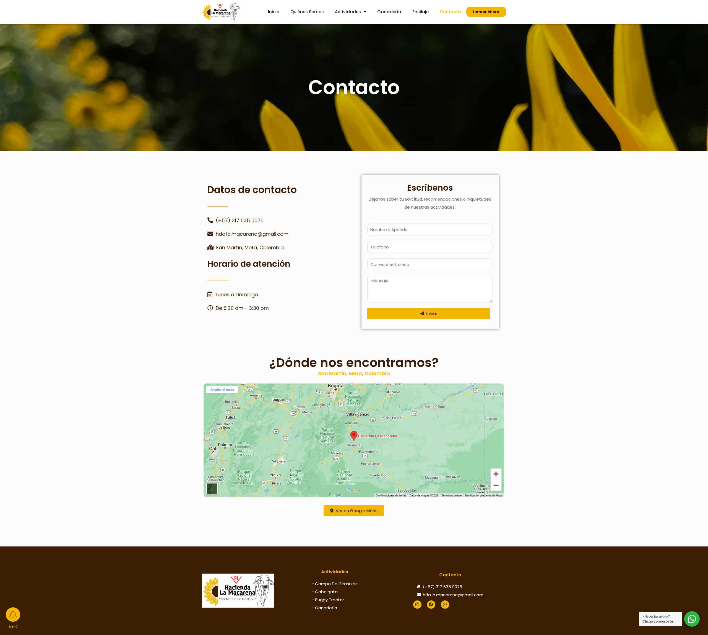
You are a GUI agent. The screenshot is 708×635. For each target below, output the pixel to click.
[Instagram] (417, 604)
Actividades (348, 12)
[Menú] (14, 615)
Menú (14, 627)
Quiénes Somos (307, 12)
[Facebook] (431, 604)
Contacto (450, 12)
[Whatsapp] (445, 604)
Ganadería (389, 12)
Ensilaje (420, 12)
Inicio (273, 12)
